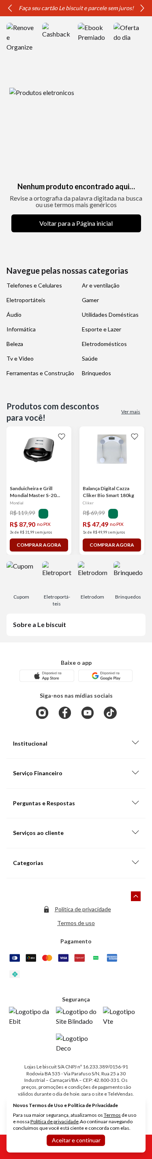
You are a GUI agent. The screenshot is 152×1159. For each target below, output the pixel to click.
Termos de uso (76, 922)
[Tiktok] (110, 712)
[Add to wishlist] (61, 436)
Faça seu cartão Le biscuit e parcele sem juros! (76, 7)
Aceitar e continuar (76, 1140)
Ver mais (130, 412)
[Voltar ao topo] (136, 896)
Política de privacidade (83, 909)
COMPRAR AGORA (39, 545)
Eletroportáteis (25, 299)
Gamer (90, 299)
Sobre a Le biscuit (39, 624)
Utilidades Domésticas (110, 314)
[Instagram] (42, 712)
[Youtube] (87, 712)
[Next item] (142, 8)
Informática (21, 329)
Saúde (90, 358)
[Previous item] (10, 8)
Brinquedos (96, 373)
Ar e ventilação (101, 285)
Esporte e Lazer (101, 329)
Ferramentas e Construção (40, 373)
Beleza (14, 343)
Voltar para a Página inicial (76, 223)
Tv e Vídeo (20, 358)
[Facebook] (65, 712)
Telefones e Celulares (34, 285)
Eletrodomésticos (104, 343)
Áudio (13, 314)
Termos (112, 1115)
